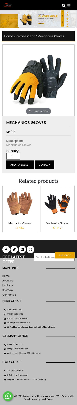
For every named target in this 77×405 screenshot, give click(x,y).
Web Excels (48, 399)
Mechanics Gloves (51, 36)
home (8, 36)
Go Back (44, 165)
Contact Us (9, 294)
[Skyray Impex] (15, 5)
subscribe (65, 255)
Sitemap (7, 290)
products (7, 285)
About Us (7, 280)
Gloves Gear (25, 36)
